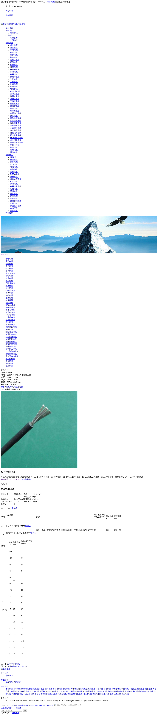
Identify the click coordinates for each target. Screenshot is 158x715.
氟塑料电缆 (14, 111)
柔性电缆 (51, 2)
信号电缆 (14, 65)
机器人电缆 (14, 96)
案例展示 (14, 33)
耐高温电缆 (14, 174)
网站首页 (9, 28)
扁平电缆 (14, 48)
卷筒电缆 (14, 62)
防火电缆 (14, 189)
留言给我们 (26, 479)
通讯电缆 (14, 191)
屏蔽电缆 (14, 177)
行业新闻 (9, 35)
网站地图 (9, 15)
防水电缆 (14, 184)
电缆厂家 (14, 208)
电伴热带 (14, 169)
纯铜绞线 (14, 87)
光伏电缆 (14, 79)
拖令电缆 (14, 147)
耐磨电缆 (14, 199)
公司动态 (14, 40)
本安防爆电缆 (15, 130)
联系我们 (9, 213)
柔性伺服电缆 (15, 140)
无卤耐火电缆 (15, 128)
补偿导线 (14, 89)
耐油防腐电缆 (15, 121)
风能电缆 (14, 116)
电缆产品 (9, 43)
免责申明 (9, 11)
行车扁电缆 (14, 69)
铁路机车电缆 (15, 206)
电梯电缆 (14, 203)
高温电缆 (14, 108)
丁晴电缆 (14, 82)
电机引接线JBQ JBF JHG (18, 666)
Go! (25, 710)
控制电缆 (14, 162)
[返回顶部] (5, 669)
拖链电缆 (14, 52)
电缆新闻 (9, 155)
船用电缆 (14, 74)
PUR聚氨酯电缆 (16, 138)
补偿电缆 (14, 167)
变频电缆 (14, 172)
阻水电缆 (14, 72)
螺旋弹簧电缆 (15, 118)
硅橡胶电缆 (14, 106)
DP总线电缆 (15, 91)
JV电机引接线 (14, 664)
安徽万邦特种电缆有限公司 (23, 705)
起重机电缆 (14, 99)
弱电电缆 (14, 50)
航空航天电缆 (15, 135)
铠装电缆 (14, 152)
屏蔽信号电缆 (15, 133)
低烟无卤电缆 (15, 179)
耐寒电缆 (14, 84)
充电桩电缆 (14, 101)
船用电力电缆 (15, 186)
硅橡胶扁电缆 (15, 201)
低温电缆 (14, 160)
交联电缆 (14, 194)
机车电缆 (14, 67)
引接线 (14, 508)
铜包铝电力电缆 (16, 143)
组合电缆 (14, 57)
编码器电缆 (14, 94)
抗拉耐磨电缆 (15, 123)
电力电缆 (14, 164)
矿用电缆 (14, 196)
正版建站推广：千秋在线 (11, 708)
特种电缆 (14, 55)
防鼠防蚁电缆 (15, 125)
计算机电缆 (14, 104)
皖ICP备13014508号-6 (44, 705)
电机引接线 (14, 145)
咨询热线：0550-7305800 (11, 479)
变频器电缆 (14, 60)
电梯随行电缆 (15, 113)
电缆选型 (14, 38)
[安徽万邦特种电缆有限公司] (13, 24)
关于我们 (9, 31)
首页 (3, 387)
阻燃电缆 (14, 150)
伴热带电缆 (14, 77)
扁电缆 (13, 157)
